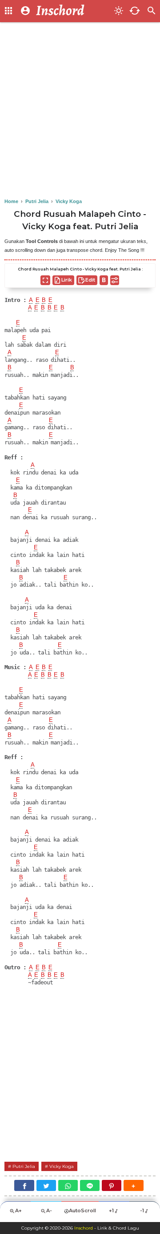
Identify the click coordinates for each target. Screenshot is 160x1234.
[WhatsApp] (68, 1185)
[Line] (90, 1185)
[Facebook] (24, 1185)
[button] (133, 1185)
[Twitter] (46, 1185)
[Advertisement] (80, 111)
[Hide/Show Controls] (114, 280)
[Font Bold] (104, 280)
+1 (111, 1210)
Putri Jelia (23, 1166)
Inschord (83, 1228)
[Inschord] (72, 11)
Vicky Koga (61, 1166)
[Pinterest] (111, 1185)
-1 (142, 1210)
